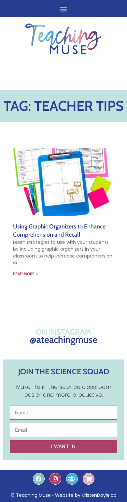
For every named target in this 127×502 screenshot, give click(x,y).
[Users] (72, 479)
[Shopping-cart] (88, 479)
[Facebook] (39, 479)
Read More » (25, 273)
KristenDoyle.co (99, 495)
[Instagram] (55, 479)
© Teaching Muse (31, 495)
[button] (63, 8)
